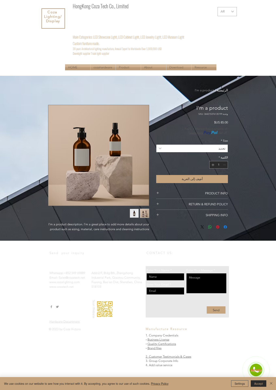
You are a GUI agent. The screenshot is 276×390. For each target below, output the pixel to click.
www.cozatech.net (62, 287)
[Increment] (212, 164)
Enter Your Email (157, 284)
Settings (240, 384)
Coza (53, 12)
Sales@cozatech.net (107, 24)
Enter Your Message (199, 270)
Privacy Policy (160, 384)
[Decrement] (224, 164)
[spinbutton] (218, 164)
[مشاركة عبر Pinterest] (217, 227)
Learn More (196, 133)
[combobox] (192, 148)
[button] (128, 67)
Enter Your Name (158, 270)
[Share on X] (202, 227)
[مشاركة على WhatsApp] (210, 227)
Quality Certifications (161, 344)
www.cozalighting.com (65, 282)
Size (224, 140)
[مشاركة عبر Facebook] (225, 227)
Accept (258, 384)
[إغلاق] (271, 383)
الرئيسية (222, 90)
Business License (158, 340)
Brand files (154, 348)
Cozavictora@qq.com (140, 24)
